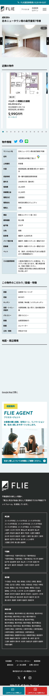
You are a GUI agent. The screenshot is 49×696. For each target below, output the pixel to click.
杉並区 (7, 588)
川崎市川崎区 (9, 629)
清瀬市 (14, 600)
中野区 (40, 584)
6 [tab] (22, 131)
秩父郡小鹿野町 (20, 542)
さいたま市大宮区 (34, 520)
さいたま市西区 (10, 520)
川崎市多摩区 (9, 632)
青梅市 (7, 594)
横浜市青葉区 (26, 626)
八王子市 (20, 591)
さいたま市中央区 (24, 524)
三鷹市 (38, 591)
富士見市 (34, 536)
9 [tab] (34, 131)
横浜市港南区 (9, 623)
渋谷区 (35, 584)
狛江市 (37, 597)
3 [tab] (10, 131)
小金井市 (34, 594)
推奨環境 (37, 661)
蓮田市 (7, 539)
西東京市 (31, 600)
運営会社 (10, 665)
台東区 (33, 581)
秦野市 (12, 641)
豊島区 (12, 588)
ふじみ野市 (30, 539)
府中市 (12, 594)
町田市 (28, 594)
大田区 (23, 584)
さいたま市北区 (21, 520)
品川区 (12, 584)
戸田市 (27, 533)
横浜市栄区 (9, 626)
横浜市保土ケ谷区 (19, 616)
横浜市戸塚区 (29, 619)
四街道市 (20, 565)
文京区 (28, 581)
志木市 (7, 536)
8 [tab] (30, 131)
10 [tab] (38, 131)
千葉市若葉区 (9, 559)
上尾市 (7, 533)
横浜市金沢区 (9, 619)
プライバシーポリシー (23, 661)
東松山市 (24, 530)
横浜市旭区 (19, 623)
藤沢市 (17, 638)
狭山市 (37, 530)
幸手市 (17, 539)
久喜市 (23, 536)
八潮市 (28, 536)
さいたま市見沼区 (11, 524)
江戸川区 (13, 591)
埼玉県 (7, 516)
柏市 (18, 562)
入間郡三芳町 (9, 542)
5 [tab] (18, 131)
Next (47, 41)
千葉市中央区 (9, 555)
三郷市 (40, 536)
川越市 (7, 530)
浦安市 (14, 565)
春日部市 (31, 530)
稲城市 (24, 600)
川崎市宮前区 (19, 632)
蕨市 (22, 533)
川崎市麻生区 (29, 632)
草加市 (12, 533)
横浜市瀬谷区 (36, 623)
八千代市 (29, 562)
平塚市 (7, 638)
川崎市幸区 (19, 629)
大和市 (23, 641)
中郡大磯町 (9, 644)
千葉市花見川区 (20, 555)
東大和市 (8, 600)
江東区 (7, 584)
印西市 (31, 565)
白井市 (37, 565)
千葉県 (7, 551)
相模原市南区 (31, 635)
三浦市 (7, 641)
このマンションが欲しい (14, 693)
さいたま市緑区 (35, 527)
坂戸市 (12, 539)
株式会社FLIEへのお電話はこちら (24, 671)
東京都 (7, 577)
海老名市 (29, 641)
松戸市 (7, 562)
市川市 (35, 559)
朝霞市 (37, 533)
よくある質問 (21, 665)
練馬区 (32, 588)
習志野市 (13, 562)
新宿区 (23, 581)
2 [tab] (7, 131)
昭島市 (17, 594)
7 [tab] (26, 131)
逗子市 (37, 638)
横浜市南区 (9, 616)
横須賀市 (39, 635)
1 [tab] (3, 131)
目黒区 (17, 584)
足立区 (37, 588)
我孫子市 (36, 562)
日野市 (7, 597)
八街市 (26, 565)
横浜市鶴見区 (9, 613)
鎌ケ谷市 (8, 565)
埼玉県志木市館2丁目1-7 (27, 158)
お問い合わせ (34, 665)
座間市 (35, 641)
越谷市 (17, 533)
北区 (17, 588)
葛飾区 (7, 591)
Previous (1, 41)
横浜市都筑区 (36, 626)
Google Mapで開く (10, 392)
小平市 (40, 594)
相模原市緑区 (9, 635)
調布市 (23, 594)
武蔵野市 (32, 591)
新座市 (17, 536)
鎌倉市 (12, 638)
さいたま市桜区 (36, 524)
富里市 (7, 568)
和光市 (12, 536)
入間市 (32, 533)
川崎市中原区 (28, 629)
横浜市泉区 (17, 626)
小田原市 (24, 638)
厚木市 (17, 641)
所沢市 (17, 530)
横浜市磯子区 (31, 616)
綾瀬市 (40, 641)
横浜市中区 (39, 613)
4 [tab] (14, 131)
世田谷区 (29, 584)
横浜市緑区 (27, 623)
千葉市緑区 (19, 559)
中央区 (14, 581)
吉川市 (23, 539)
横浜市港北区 (19, 619)
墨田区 (39, 581)
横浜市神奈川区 (20, 613)
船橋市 (41, 559)
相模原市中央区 (20, 635)
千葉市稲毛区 (31, 555)
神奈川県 (8, 609)
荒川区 (21, 588)
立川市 (26, 591)
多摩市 (19, 600)
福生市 (31, 597)
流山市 (23, 562)
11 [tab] (42, 131)
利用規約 (8, 661)
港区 (18, 581)
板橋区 (27, 588)
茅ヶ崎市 (31, 638)
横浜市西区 (30, 613)
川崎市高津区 (38, 629)
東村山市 (13, 597)
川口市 (12, 530)
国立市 (26, 597)
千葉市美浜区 (28, 559)
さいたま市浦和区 (11, 527)
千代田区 (8, 581)
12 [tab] (46, 131)
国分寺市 (20, 597)
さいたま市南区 (23, 527)
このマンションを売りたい (36, 693)
